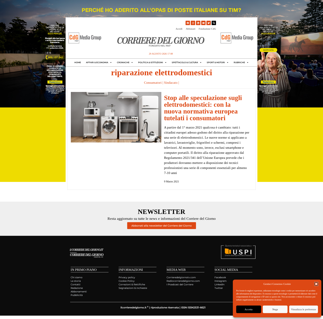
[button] (316, 284)
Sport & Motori (216, 62)
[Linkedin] (198, 23)
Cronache (123, 62)
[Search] (214, 23)
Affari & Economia (97, 62)
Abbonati (190, 29)
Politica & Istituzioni (150, 62)
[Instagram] (193, 23)
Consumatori (153, 82)
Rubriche (239, 62)
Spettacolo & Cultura (185, 62)
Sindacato (170, 82)
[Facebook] (188, 23)
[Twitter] (208, 23)
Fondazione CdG (207, 29)
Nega (275, 309)
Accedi (179, 29)
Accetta (249, 309)
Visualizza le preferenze (303, 309)
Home (77, 62)
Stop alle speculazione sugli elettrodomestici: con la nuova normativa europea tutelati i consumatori (203, 108)
